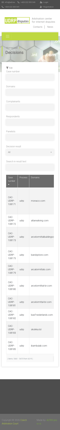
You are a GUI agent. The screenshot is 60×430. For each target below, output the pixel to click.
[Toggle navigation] (7, 36)
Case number (13, 71)
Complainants (13, 101)
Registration (48, 7)
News (50, 27)
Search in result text (16, 161)
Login (45, 2)
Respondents (13, 116)
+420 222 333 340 (27, 2)
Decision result (13, 146)
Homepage (12, 47)
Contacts (37, 27)
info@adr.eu (9, 2)
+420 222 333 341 (11, 7)
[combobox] (30, 152)
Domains (10, 86)
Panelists (10, 131)
